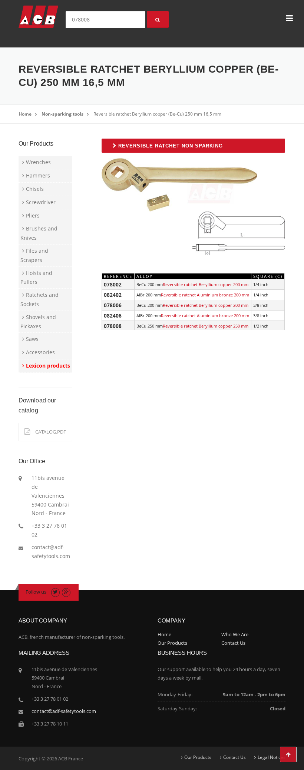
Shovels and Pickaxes (38, 321)
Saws (32, 338)
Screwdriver (41, 202)
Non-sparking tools (62, 114)
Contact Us (233, 643)
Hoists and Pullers (36, 277)
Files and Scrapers (34, 255)
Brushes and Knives (38, 233)
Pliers (33, 215)
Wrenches (38, 162)
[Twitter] (55, 591)
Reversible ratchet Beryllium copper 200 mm (205, 284)
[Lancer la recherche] (158, 19)
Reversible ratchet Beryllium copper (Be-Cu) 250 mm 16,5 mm (157, 114)
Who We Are (234, 634)
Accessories (40, 352)
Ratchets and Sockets (39, 299)
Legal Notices (271, 757)
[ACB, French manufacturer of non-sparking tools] (38, 16)
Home (25, 114)
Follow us (36, 591)
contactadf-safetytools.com (64, 711)
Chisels (35, 188)
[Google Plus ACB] (66, 591)
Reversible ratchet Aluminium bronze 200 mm (205, 295)
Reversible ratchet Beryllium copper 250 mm (205, 326)
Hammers (38, 175)
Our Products (172, 643)
